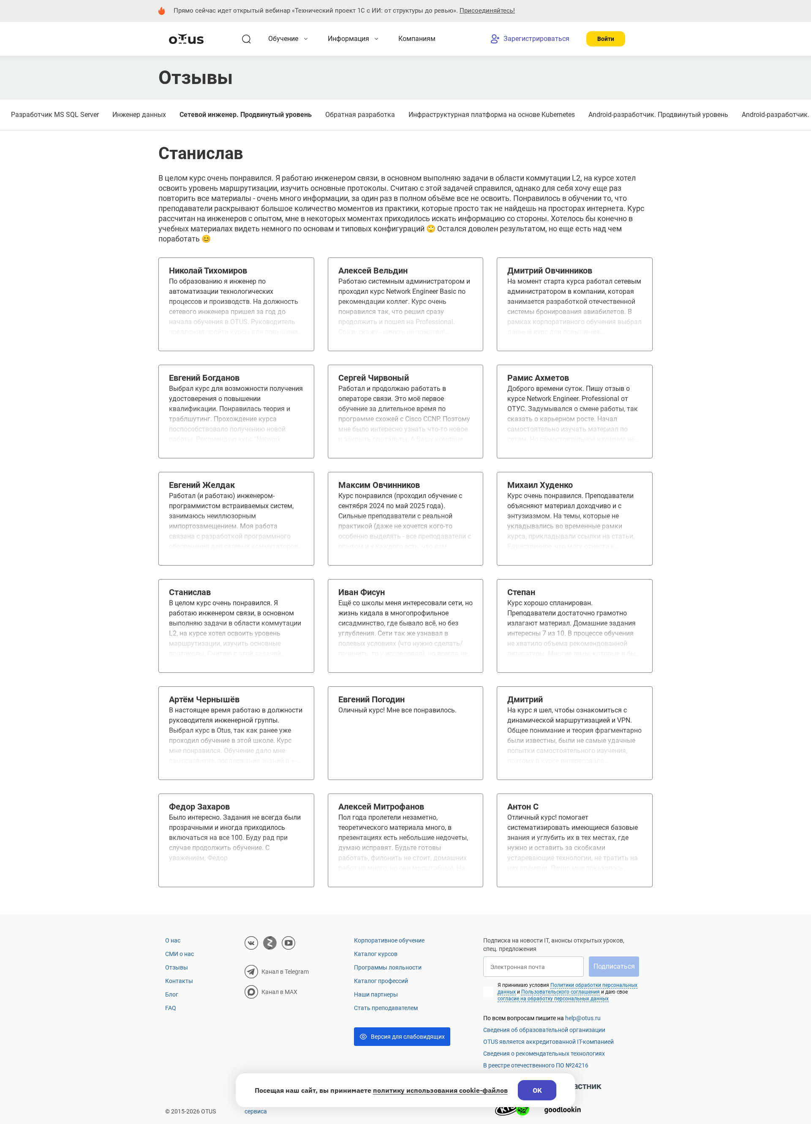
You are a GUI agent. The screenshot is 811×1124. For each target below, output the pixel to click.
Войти (605, 38)
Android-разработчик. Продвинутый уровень (658, 115)
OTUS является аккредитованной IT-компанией (548, 1041)
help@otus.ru (583, 1018)
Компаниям (416, 39)
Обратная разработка (360, 115)
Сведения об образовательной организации (544, 1029)
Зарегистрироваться (536, 39)
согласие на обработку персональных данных (553, 999)
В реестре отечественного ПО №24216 (535, 1065)
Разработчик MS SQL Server (55, 115)
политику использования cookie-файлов (440, 1090)
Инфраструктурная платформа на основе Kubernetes (491, 115)
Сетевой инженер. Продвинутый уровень (246, 115)
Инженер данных (139, 115)
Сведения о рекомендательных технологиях (544, 1053)
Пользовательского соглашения (560, 992)
